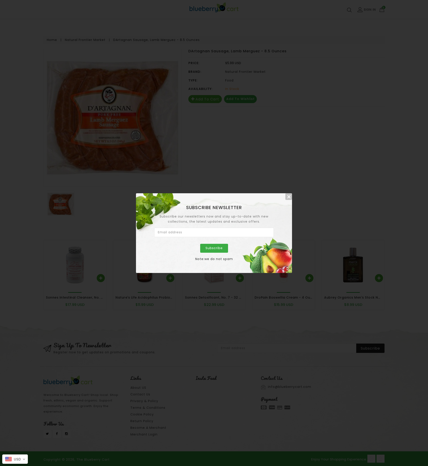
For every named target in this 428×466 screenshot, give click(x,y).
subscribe (214, 248)
